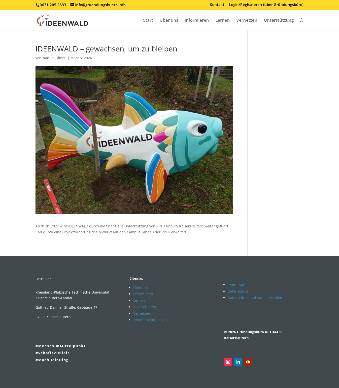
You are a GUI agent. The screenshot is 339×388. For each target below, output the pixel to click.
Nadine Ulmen (54, 57)
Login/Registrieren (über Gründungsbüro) (266, 5)
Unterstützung (279, 20)
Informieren (197, 20)
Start (148, 20)
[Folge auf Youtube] (248, 362)
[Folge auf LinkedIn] (238, 362)
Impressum (237, 284)
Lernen (222, 20)
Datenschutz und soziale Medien (255, 297)
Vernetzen (246, 20)
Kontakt (217, 5)
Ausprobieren (144, 306)
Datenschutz (238, 291)
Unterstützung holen (150, 319)
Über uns (169, 20)
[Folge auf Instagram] (228, 362)
